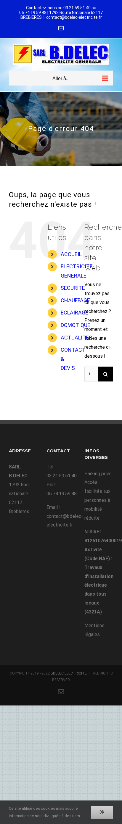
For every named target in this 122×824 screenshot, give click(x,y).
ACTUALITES (76, 337)
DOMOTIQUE (75, 325)
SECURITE (73, 288)
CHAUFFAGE (75, 300)
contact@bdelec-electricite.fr (74, 17)
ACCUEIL (71, 254)
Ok (102, 812)
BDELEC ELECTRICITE (69, 673)
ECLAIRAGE (74, 312)
